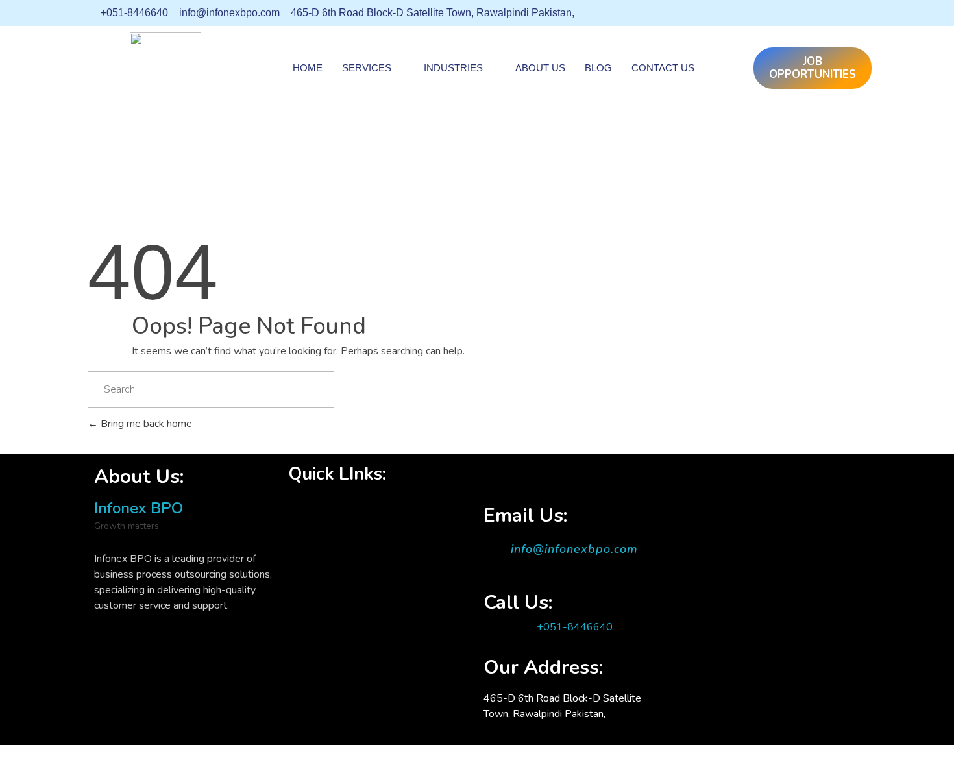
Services (366, 67)
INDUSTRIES (453, 67)
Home (308, 67)
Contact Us (662, 67)
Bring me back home (145, 424)
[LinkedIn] (829, 13)
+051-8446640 (575, 627)
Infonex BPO (138, 508)
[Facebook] (782, 13)
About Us (540, 67)
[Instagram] (852, 13)
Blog (598, 67)
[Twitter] (805, 13)
